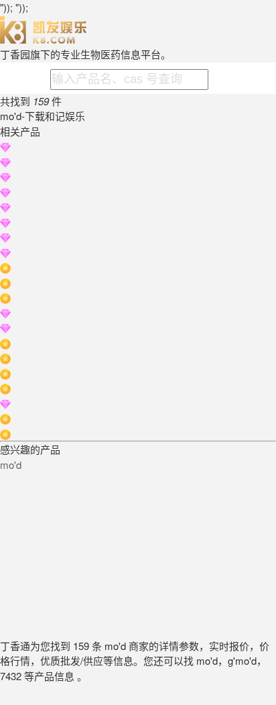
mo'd (10, 464)
